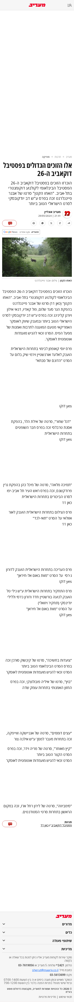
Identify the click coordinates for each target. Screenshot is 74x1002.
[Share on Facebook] (60, 223)
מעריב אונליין (52, 212)
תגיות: (68, 822)
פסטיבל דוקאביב (61, 825)
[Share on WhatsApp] (42, 223)
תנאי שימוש (65, 997)
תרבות (58, 156)
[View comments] (9, 223)
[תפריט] (71, 5)
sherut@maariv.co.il (45, 970)
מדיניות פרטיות (47, 997)
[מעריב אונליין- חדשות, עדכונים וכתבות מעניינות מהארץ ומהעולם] (37, 5)
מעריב (69, 156)
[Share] (69, 223)
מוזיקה (46, 156)
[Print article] (34, 223)
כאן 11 (44, 825)
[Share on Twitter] (51, 223)
